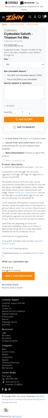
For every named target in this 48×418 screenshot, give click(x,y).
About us (5, 306)
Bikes (4, 349)
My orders (6, 335)
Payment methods (9, 314)
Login (4, 333)
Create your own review (13, 41)
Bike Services (7, 368)
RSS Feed (13, 402)
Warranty (6, 325)
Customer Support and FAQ (13, 303)
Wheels (5, 354)
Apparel (5, 360)
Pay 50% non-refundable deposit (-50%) (24, 75)
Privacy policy (7, 316)
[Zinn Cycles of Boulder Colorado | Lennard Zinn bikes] (15, 17)
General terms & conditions (13, 311)
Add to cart (26, 119)
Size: (6, 59)
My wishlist (6, 338)
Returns (5, 319)
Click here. (39, 167)
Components (7, 357)
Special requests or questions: (18, 83)
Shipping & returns (9, 322)
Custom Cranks (8, 352)
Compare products (10, 341)
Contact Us (6, 308)
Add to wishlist (26, 127)
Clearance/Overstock (10, 362)
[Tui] (37, 3)
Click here (6, 248)
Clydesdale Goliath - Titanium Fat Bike (23, 24)
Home (4, 24)
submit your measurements (26, 193)
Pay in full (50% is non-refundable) (22, 79)
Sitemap (5, 402)
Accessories (7, 365)
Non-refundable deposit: (16, 71)
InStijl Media (39, 396)
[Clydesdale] (11, 3)
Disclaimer (28, 399)
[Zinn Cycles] (27, 3)
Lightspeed (17, 416)
